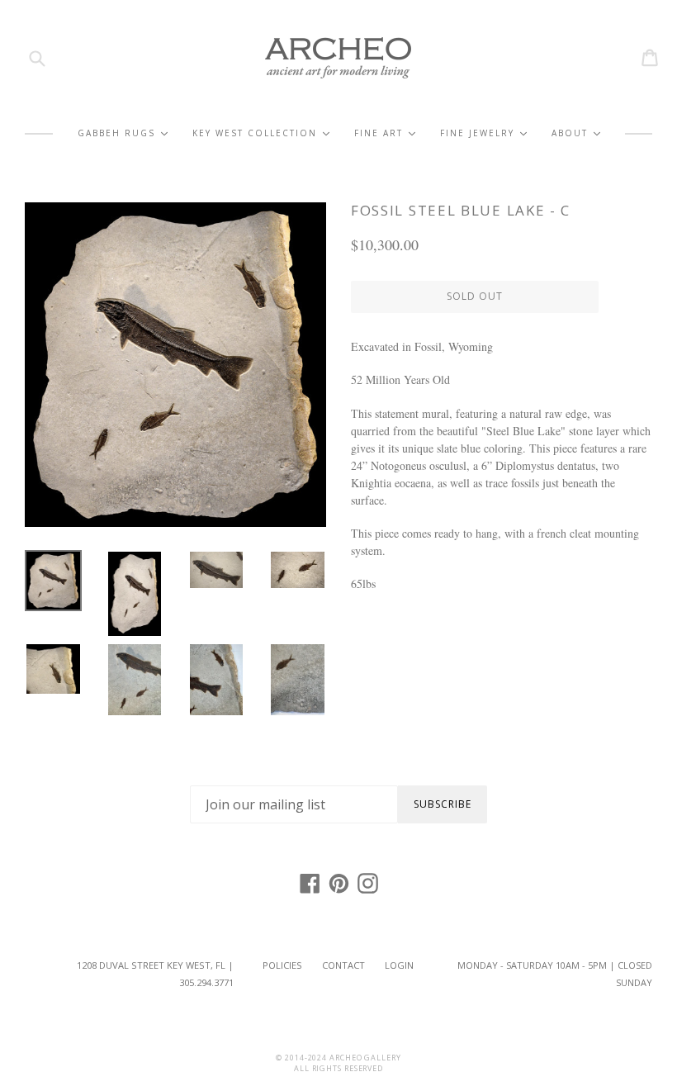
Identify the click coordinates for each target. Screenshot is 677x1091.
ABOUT (576, 133)
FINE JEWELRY (483, 133)
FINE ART (384, 133)
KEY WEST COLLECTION (260, 133)
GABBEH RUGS (123, 133)
